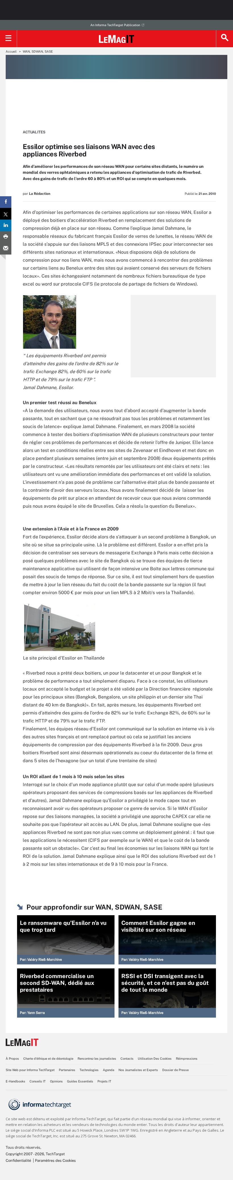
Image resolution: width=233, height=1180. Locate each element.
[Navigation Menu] (8, 38)
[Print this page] (5, 237)
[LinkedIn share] (5, 225)
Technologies (89, 1070)
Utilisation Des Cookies (155, 1058)
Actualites (34, 132)
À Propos (12, 1058)
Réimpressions (186, 1058)
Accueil (11, 51)
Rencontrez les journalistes (97, 1058)
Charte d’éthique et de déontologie (48, 1058)
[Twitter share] (5, 214)
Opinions (56, 1081)
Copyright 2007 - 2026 (25, 1154)
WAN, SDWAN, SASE (38, 51)
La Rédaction (39, 194)
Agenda (108, 1070)
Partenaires (67, 1070)
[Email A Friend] (5, 249)
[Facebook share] (5, 202)
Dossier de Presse (175, 1070)
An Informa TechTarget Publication (115, 25)
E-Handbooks (15, 1081)
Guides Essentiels (80, 1081)
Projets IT (104, 1081)
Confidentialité (18, 1160)
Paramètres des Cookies (55, 1160)
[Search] (224, 38)
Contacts (127, 1058)
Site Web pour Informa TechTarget (30, 1070)
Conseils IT (38, 1081)
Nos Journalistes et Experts (138, 1070)
